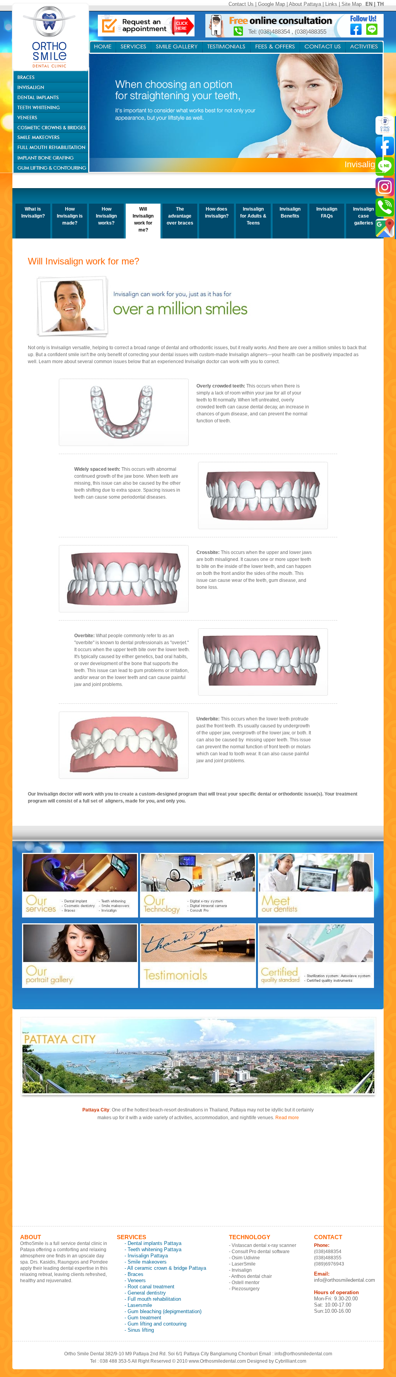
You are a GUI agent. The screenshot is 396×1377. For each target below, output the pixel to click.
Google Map (271, 4)
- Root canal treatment (149, 1287)
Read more (287, 1117)
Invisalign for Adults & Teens (253, 216)
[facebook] (385, 146)
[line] (385, 166)
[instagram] (385, 187)
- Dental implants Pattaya (153, 1243)
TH (380, 4)
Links (331, 4)
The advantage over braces (180, 216)
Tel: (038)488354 (270, 31)
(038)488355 (310, 31)
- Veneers (135, 1280)
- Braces (134, 1274)
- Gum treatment (143, 1317)
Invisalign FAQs (326, 212)
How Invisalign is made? (70, 216)
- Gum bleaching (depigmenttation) (163, 1311)
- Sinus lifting (139, 1330)
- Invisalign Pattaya (146, 1256)
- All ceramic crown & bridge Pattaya (165, 1268)
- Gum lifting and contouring (155, 1324)
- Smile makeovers (146, 1262)
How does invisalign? (217, 212)
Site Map (351, 4)
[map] (385, 228)
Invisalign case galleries (363, 216)
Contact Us (241, 4)
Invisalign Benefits (290, 212)
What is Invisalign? (33, 212)
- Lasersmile (138, 1305)
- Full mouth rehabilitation (153, 1299)
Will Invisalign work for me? (143, 219)
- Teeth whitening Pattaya (153, 1249)
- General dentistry (145, 1293)
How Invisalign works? (106, 216)
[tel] (385, 207)
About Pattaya (305, 4)
